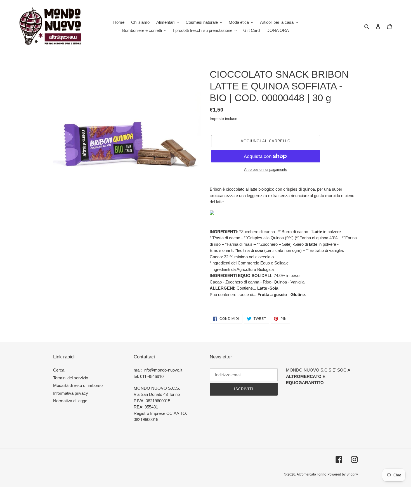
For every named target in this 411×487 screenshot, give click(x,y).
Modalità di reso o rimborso (78, 385)
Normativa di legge (70, 400)
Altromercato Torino (311, 474)
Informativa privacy (70, 393)
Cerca (58, 370)
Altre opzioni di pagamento (265, 169)
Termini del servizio (70, 377)
